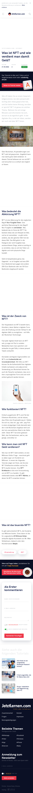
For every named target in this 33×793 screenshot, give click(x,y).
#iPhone (19, 742)
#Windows (20, 739)
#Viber (4, 739)
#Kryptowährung (9, 552)
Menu (3, 14)
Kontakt (19, 713)
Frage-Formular (12, 565)
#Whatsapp (5, 735)
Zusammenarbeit (7, 713)
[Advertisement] (16, 31)
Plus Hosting (11, 790)
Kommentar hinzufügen (14, 636)
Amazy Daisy (10, 786)
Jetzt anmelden (9, 778)
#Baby (19, 746)
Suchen (29, 14)
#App (3, 742)
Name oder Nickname (12, 599)
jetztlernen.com (16, 14)
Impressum (20, 716)
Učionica (17, 786)
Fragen (4, 716)
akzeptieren (18, 624)
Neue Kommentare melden (18, 629)
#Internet (5, 746)
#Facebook (20, 735)
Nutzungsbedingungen (9, 720)
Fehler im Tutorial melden (12, 85)
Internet (19, 48)
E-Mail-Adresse (9, 608)
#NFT (22, 552)
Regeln (8, 773)
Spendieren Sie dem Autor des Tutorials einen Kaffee (12, 572)
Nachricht (8, 617)
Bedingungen (13, 624)
